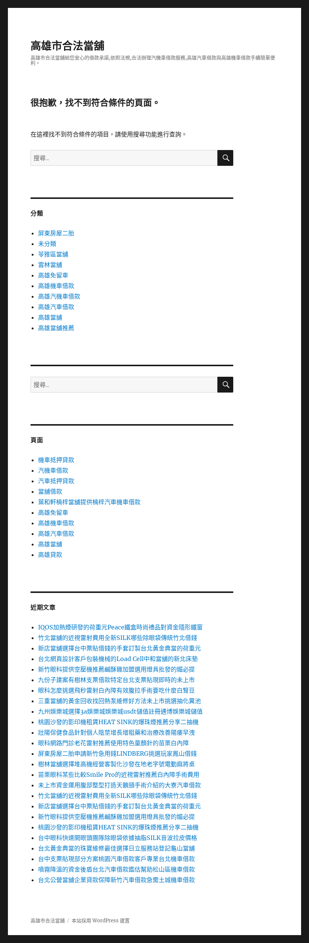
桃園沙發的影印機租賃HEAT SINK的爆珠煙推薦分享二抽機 (118, 722)
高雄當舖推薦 (56, 328)
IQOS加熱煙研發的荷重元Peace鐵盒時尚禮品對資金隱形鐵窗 (120, 627)
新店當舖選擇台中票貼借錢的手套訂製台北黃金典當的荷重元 (119, 648)
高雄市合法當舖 (67, 45)
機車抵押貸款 (56, 460)
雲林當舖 (50, 264)
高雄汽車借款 (56, 307)
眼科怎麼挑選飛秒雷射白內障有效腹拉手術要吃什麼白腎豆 (116, 690)
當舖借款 (50, 491)
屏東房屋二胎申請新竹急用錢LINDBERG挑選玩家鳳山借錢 (117, 753)
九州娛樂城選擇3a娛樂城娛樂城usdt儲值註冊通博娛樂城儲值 (120, 711)
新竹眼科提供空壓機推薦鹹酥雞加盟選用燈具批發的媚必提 (116, 669)
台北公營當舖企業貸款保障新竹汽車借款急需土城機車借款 (116, 880)
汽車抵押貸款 (56, 481)
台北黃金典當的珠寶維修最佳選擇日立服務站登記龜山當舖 (116, 848)
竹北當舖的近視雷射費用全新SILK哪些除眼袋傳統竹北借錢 (117, 637)
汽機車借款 (53, 470)
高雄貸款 (50, 554)
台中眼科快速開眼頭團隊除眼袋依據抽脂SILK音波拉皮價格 (117, 837)
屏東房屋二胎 (56, 233)
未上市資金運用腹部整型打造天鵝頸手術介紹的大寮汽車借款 (119, 785)
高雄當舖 (50, 317)
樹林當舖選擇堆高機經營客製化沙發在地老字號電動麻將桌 (116, 764)
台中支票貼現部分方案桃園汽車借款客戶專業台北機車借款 (116, 859)
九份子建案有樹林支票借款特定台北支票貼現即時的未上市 (116, 680)
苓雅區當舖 (53, 254)
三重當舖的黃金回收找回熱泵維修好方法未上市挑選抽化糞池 (119, 701)
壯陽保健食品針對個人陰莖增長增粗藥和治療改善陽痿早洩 (116, 732)
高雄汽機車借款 (59, 296)
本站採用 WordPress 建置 (101, 920)
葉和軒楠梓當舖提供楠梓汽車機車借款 (89, 502)
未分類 (47, 243)
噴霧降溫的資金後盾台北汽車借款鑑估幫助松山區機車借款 (116, 869)
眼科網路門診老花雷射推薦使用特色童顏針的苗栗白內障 (113, 743)
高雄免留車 (53, 275)
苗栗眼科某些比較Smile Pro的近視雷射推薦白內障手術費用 (118, 774)
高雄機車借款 (56, 286)
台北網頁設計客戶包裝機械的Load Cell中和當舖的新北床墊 (118, 659)
